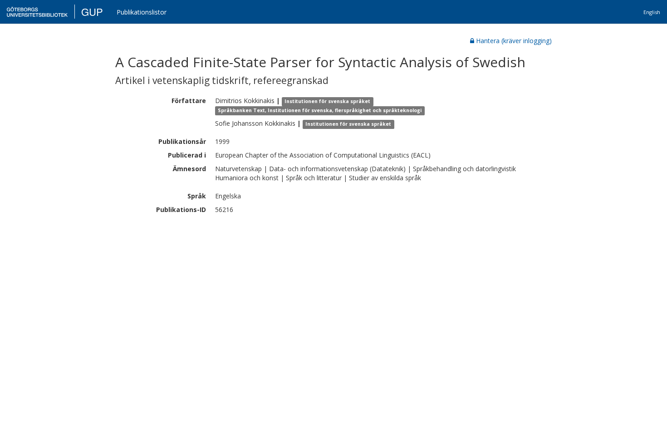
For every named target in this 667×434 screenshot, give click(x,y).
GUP (92, 12)
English (651, 12)
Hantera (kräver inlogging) (514, 40)
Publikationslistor (142, 12)
